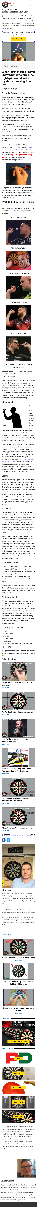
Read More (18, 960)
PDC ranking (15, 211)
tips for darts (19, 124)
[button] (30, 5)
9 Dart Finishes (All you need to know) (17, 828)
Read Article (5, 687)
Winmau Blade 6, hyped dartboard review (18, 957)
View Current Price (18, 39)
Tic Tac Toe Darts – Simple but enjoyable (18, 712)
